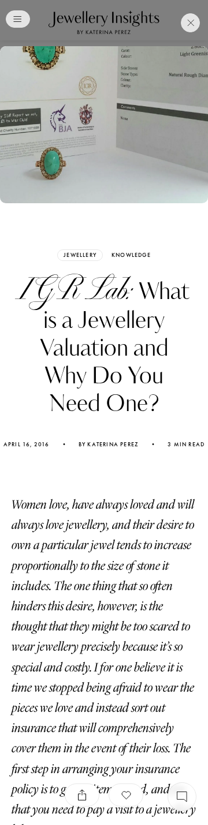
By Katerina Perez (109, 444)
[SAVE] (126, 795)
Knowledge (131, 255)
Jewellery (80, 255)
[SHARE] (82, 795)
